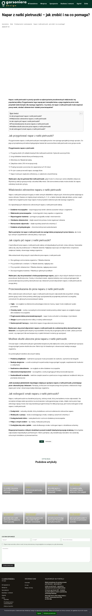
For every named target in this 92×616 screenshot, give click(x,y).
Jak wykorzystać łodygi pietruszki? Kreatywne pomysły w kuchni (56, 520)
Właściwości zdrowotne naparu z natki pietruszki (28, 119)
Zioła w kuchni (9, 485)
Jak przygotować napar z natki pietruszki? (26, 116)
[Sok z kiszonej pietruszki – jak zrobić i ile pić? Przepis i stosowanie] (35, 509)
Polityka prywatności (50, 613)
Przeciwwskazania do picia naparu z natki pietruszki (30, 124)
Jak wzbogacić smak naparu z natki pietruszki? (28, 129)
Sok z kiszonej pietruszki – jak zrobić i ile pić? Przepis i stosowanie (34, 520)
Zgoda (39, 613)
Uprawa (28, 487)
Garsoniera (5, 24)
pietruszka (48, 441)
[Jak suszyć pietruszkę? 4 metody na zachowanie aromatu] (79, 509)
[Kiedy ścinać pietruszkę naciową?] (35, 480)
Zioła (11, 24)
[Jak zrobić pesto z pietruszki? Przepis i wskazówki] (57, 480)
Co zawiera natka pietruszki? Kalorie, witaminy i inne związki (78, 490)
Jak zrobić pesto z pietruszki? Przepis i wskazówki (55, 490)
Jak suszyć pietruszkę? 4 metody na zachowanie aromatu (78, 520)
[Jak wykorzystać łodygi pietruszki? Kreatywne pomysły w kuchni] (57, 509)
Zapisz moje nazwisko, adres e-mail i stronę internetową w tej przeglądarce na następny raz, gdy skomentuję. (33, 544)
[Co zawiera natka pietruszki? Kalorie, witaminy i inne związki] (79, 480)
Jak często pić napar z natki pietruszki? (25, 121)
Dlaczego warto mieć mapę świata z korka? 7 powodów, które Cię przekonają (55, 597)
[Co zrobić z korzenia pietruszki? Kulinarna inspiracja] (12, 480)
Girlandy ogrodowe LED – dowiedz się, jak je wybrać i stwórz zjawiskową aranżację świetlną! (56, 591)
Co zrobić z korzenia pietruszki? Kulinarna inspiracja (11, 490)
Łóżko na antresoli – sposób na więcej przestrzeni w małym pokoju (55, 587)
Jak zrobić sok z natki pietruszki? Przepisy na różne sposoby (12, 520)
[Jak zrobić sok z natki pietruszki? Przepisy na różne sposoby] (12, 509)
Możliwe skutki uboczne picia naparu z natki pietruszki (31, 126)
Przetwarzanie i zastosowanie (23, 24)
